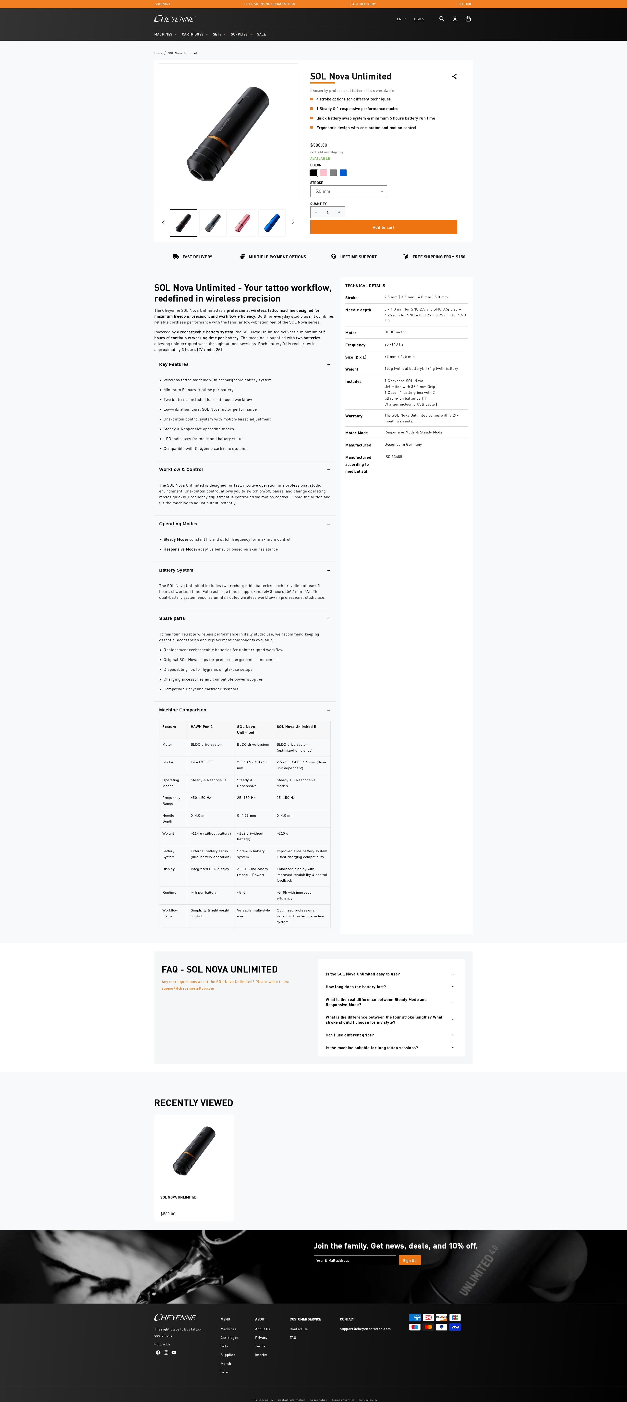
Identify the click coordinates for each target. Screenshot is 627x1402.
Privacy (261, 1337)
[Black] (313, 172)
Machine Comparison (182, 709)
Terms (260, 1345)
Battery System (176, 570)
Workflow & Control (181, 469)
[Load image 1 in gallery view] (183, 222)
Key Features (174, 364)
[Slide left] (163, 222)
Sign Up (410, 1260)
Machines (163, 34)
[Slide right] (292, 221)
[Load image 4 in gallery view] (271, 222)
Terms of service (343, 1399)
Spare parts (172, 618)
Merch (226, 1363)
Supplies (239, 34)
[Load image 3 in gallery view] (242, 222)
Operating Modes (178, 523)
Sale (224, 1371)
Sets (217, 34)
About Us (262, 1328)
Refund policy (368, 1399)
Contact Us (299, 1328)
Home (158, 53)
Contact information (291, 1399)
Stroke (316, 182)
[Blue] (343, 172)
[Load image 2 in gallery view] (212, 222)
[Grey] (333, 172)
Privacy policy (263, 1399)
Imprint (261, 1354)
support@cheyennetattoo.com (365, 1328)
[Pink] (323, 172)
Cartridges (193, 34)
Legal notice (318, 1399)
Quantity (318, 203)
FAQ (293, 1337)
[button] (165, 34)
